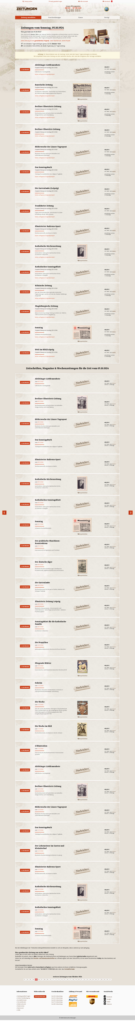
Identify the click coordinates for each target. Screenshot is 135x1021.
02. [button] (27, 979)
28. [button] (101, 979)
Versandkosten (21, 1002)
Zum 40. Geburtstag (56, 996)
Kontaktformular (22, 1000)
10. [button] (50, 979)
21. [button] (82, 979)
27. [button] (99, 979)
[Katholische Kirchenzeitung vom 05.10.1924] (86, 251)
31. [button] (110, 979)
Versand (114, 69)
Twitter (108, 1002)
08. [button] (45, 979)
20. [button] (79, 979)
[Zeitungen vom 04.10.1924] (4, 513)
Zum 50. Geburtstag (56, 998)
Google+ (109, 999)
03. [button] (30, 979)
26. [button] (96, 979)
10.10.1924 (40, 645)
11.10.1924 (40, 685)
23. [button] (87, 979)
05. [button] (36, 979)
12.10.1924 (40, 769)
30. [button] (107, 979)
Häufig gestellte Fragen (23, 996)
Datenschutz (20, 1006)
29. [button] (104, 979)
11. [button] (53, 979)
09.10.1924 (40, 564)
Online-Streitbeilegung (23, 998)
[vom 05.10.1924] (86, 403)
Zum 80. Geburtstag (56, 1004)
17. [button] (70, 979)
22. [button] (84, 979)
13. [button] (59, 979)
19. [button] (76, 979)
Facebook (109, 997)
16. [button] (67, 979)
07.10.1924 (40, 546)
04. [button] (33, 979)
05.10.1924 (40, 381)
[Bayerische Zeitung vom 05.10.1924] (86, 90)
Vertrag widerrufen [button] (40, 996)
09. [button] (47, 979)
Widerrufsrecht (21, 1004)
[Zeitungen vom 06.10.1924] (131, 513)
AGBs (18, 1010)
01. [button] (25, 979)
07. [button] (42, 979)
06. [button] (39, 979)
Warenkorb (108, 1)
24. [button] (90, 979)
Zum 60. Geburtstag (56, 1000)
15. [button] (64, 979)
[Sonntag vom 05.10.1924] (86, 332)
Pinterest (109, 1004)
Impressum (20, 1008)
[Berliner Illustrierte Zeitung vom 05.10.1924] (86, 112)
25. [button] (93, 979)
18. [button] (73, 979)
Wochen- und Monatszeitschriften (44, 958)
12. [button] (56, 979)
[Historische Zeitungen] (27, 8)
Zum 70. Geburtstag (56, 1002)
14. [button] (62, 979)
